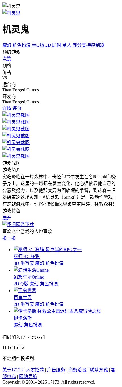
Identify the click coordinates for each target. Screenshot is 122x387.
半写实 (27, 263)
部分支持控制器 (88, 45)
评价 (17, 108)
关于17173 (12, 369)
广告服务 (56, 369)
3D (16, 263)
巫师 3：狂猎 (27, 256)
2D (48, 45)
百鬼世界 (23, 297)
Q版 (24, 283)
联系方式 (99, 369)
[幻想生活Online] (31, 270)
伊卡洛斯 (23, 318)
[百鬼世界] (25, 290)
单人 (66, 45)
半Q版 (38, 45)
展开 (6, 217)
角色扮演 (21, 45)
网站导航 (28, 376)
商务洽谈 (77, 369)
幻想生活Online (29, 277)
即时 (56, 45)
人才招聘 (35, 369)
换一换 (9, 238)
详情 (6, 108)
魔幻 (6, 45)
